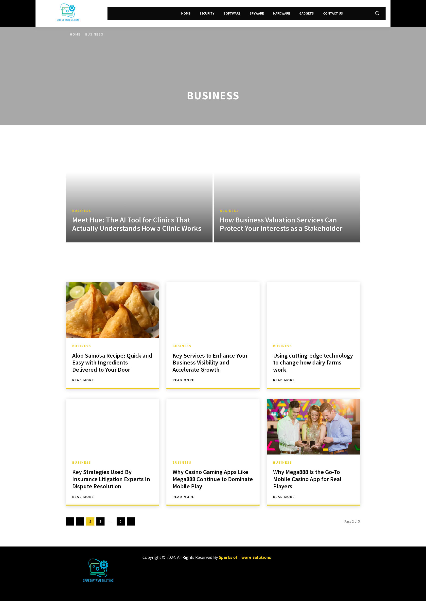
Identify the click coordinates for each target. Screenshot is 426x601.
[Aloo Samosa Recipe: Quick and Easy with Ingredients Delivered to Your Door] (112, 310)
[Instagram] (310, 559)
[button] (377, 13)
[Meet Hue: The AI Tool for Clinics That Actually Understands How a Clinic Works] (139, 183)
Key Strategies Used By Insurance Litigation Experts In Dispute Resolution (111, 479)
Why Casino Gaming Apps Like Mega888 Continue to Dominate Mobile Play (213, 479)
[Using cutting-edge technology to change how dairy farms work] (313, 310)
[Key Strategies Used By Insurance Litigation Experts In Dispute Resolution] (112, 427)
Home (75, 34)
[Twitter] (322, 559)
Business (81, 210)
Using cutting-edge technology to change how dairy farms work (313, 363)
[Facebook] (299, 559)
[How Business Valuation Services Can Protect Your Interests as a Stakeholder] (287, 183)
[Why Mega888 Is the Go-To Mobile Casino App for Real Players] (313, 427)
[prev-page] (70, 521)
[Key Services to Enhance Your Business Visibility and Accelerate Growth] (212, 310)
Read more (83, 380)
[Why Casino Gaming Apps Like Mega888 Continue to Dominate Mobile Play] (212, 427)
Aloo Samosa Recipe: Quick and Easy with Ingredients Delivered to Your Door (112, 363)
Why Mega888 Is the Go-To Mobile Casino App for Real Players (307, 479)
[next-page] (131, 521)
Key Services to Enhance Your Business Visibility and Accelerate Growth (210, 363)
